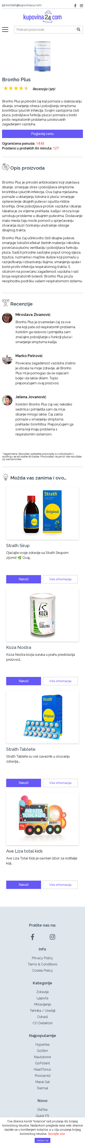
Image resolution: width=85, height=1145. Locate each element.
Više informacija (60, 579)
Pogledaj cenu (42, 134)
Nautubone (42, 1057)
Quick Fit (42, 1116)
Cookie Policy (42, 970)
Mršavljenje (42, 1004)
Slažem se (42, 1140)
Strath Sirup (18, 545)
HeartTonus (42, 1069)
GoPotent (42, 1063)
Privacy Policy (42, 958)
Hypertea (42, 1044)
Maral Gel (42, 1082)
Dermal (42, 1088)
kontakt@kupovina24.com (23, 5)
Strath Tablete (20, 749)
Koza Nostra (18, 647)
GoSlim (42, 1051)
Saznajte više (56, 1133)
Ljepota (42, 998)
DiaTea (42, 1110)
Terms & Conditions (42, 964)
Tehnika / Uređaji (42, 1011)
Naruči (23, 579)
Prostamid (42, 1076)
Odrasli (42, 1017)
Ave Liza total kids (24, 851)
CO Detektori (42, 1023)
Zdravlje (42, 992)
